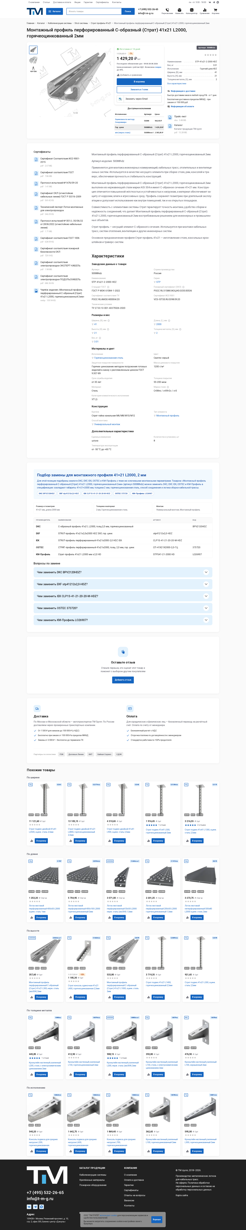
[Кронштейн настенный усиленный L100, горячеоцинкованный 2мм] (162, 1124)
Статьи (46, 2)
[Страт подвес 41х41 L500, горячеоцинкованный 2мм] (162, 813)
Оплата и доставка (134, 1180)
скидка (158, 67)
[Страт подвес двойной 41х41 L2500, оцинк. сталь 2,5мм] (45, 813)
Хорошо (157, 1219)
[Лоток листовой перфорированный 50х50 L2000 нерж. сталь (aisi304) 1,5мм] (123, 890)
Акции (77, 2)
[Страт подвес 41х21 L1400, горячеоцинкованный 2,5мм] (162, 968)
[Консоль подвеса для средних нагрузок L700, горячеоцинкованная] (123, 1124)
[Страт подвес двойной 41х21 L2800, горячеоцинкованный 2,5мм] (84, 813)
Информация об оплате (182, 106)
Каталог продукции (92, 1168)
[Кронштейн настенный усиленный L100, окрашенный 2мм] (201, 1046)
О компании (34, 2)
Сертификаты (102, 2)
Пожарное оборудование (92, 1185)
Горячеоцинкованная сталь (108, 357)
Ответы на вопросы (134, 1195)
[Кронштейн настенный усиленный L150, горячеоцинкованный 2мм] (84, 1046)
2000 (158, 324)
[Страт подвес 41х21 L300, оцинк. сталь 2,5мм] (201, 968)
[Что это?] (108, 287)
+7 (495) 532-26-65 (148, 9)
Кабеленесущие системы (60, 23)
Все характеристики (176, 83)
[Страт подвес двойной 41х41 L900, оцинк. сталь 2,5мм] (123, 813)
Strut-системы (81, 23)
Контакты (116, 2)
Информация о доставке (183, 91)
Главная (30, 23)
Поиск (128, 11)
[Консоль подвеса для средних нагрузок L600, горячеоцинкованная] (84, 1124)
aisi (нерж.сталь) (122, 132)
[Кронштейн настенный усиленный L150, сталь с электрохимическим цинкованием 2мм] (162, 1046)
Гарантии (88, 2)
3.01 (96, 341)
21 (95, 333)
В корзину (139, 81)
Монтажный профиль (167, 415)
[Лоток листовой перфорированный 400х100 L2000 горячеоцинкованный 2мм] (84, 890)
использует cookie (108, 1215)
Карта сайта (182, 1195)
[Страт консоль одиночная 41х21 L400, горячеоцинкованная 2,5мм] (84, 968)
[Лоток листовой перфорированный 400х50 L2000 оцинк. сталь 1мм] (45, 890)
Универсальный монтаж (107, 424)
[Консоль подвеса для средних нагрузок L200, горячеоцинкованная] (45, 1124)
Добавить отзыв (123, 680)
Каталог (57, 11)
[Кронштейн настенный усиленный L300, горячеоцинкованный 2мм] (201, 1124)
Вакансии (129, 1200)
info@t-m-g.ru (145, 13)
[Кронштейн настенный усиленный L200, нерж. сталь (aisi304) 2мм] (123, 1046)
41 (95, 324)
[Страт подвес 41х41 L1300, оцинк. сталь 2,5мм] (201, 813)
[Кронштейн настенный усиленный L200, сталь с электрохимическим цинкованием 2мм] (45, 1046)
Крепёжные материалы (92, 1180)
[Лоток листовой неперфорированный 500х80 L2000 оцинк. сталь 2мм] (201, 890)
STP (158, 282)
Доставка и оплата (62, 2)
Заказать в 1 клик (139, 89)
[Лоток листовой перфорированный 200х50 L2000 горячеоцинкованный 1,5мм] (162, 890)
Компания (130, 1168)
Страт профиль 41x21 (101, 23)
